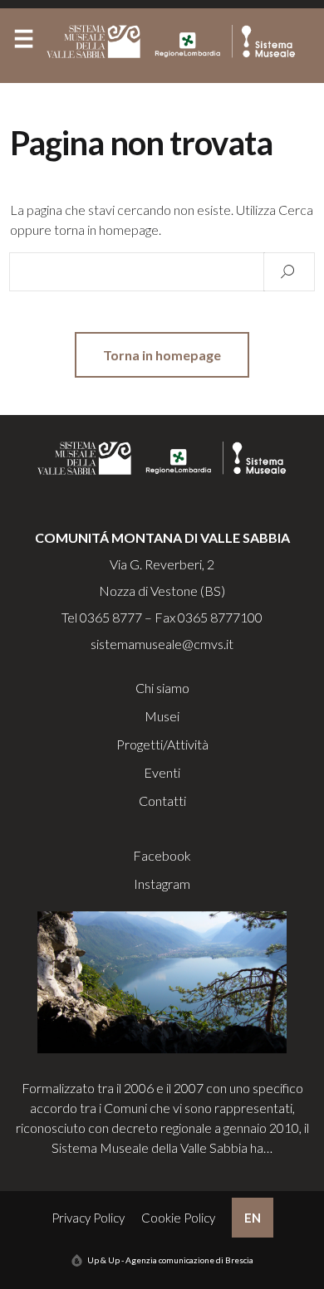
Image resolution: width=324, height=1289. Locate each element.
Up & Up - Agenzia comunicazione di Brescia (170, 1260)
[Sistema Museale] (174, 41)
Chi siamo (162, 688)
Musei (162, 716)
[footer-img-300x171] (162, 981)
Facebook (162, 855)
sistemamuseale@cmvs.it (162, 644)
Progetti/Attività (162, 744)
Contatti (162, 800)
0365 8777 (111, 617)
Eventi (162, 772)
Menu (23, 42)
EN (252, 1217)
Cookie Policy (178, 1217)
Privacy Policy (88, 1217)
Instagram (162, 883)
